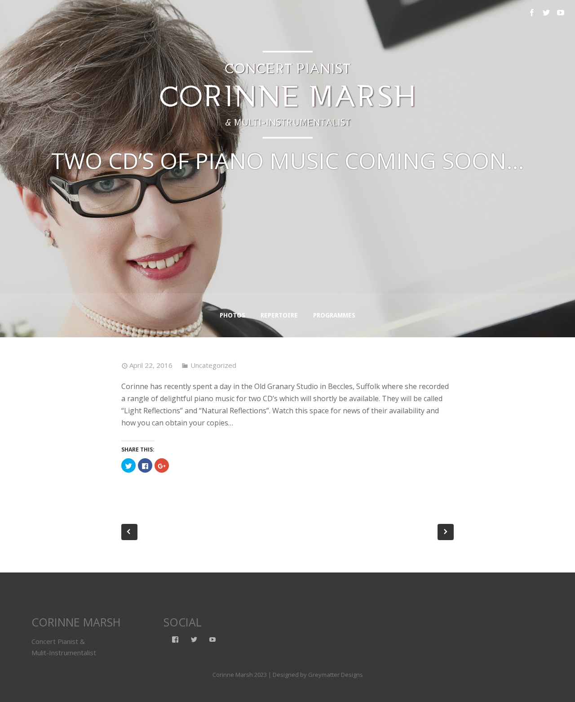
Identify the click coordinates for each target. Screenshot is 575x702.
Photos (232, 315)
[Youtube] (560, 12)
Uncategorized (213, 365)
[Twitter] (546, 12)
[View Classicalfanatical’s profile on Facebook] (175, 639)
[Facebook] (531, 12)
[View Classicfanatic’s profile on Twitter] (194, 639)
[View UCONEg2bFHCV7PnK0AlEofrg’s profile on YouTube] (212, 639)
